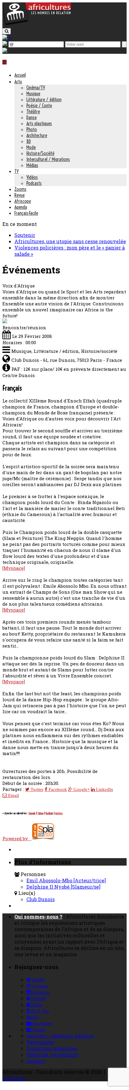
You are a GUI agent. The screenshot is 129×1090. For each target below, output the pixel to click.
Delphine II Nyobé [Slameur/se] (63, 887)
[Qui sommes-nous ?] (4, 51)
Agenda (20, 207)
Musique (33, 94)
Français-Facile (26, 213)
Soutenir (24, 235)
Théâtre (33, 111)
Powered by (17, 838)
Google (32, 813)
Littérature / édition (44, 99)
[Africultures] (36, 24)
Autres (59, 813)
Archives (13, 1078)
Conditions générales (51, 1048)
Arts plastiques (39, 123)
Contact (35, 1061)
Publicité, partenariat (52, 1054)
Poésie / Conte (39, 105)
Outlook (49, 813)
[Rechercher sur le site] (6, 31)
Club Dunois (40, 899)
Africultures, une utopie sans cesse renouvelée (70, 241)
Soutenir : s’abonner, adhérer (60, 1036)
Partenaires (40, 1042)
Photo (31, 129)
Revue (19, 195)
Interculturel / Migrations (48, 159)
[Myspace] (13, 568)
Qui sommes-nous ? (38, 916)
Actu (18, 82)
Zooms (20, 189)
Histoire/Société (40, 153)
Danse (31, 117)
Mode (31, 147)
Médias (32, 165)
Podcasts (34, 183)
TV (16, 171)
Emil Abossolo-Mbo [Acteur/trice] (66, 880)
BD (28, 141)
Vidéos (32, 177)
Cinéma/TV (35, 88)
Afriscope (22, 201)
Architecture (36, 135)
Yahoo (41, 813)
